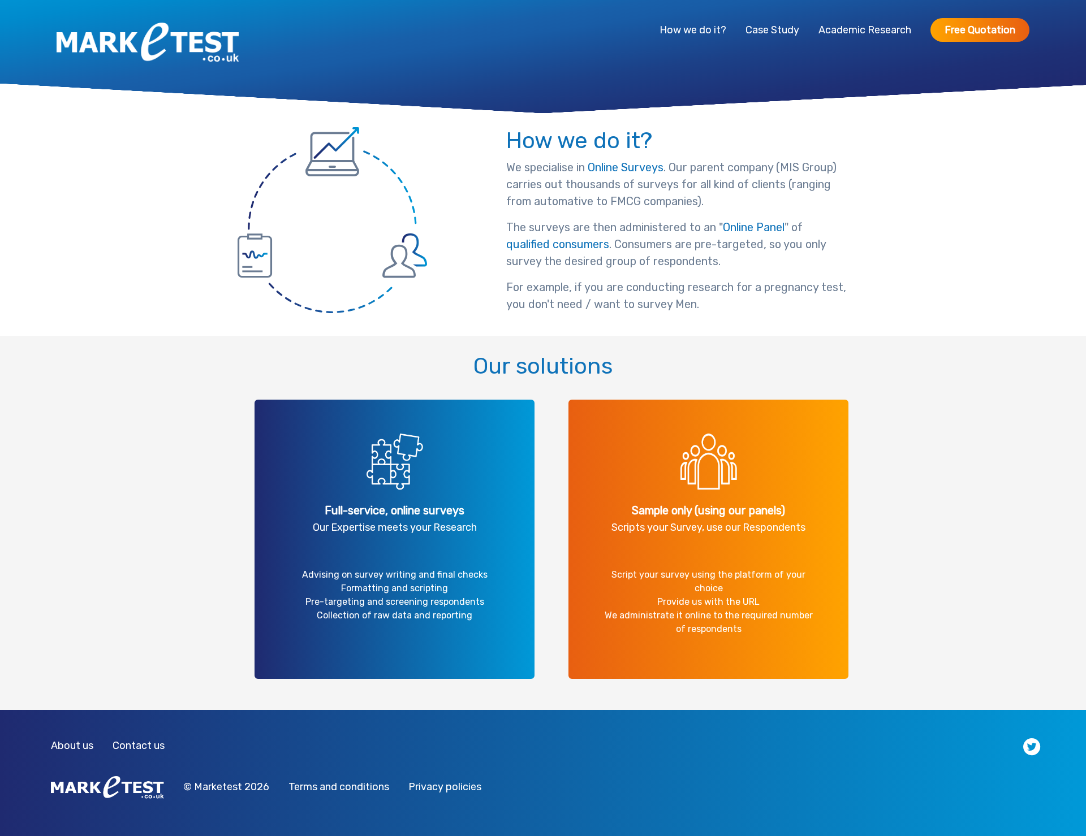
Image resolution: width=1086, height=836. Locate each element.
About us (72, 745)
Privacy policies (444, 787)
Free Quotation (980, 30)
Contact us (139, 745)
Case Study (772, 30)
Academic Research (864, 30)
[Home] (148, 41)
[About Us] (111, 744)
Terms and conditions (338, 787)
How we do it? (693, 30)
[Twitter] (1032, 746)
